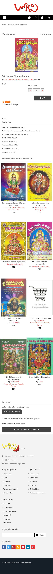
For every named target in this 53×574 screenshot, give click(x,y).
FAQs (5, 478)
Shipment (6, 485)
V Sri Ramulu (14, 323)
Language (5, 152)
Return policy (8, 493)
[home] (26, 7)
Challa (41, 382)
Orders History (35, 489)
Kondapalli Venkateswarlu (41, 266)
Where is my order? (10, 489)
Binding (5, 141)
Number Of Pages (8, 148)
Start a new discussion (26, 430)
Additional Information (37, 493)
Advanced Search (9, 511)
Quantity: (32, 85)
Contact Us (7, 515)
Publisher (5, 134)
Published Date (7, 145)
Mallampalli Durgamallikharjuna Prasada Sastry (40, 323)
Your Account (34, 474)
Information (34, 478)
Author (4, 131)
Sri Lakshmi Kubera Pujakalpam (13, 262)
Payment (6, 481)
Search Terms (8, 507)
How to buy (7, 474)
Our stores (7, 523)
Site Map (6, 504)
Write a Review (9, 34)
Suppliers (6, 519)
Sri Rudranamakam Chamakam (39, 318)
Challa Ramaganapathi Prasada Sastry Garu (19, 79)
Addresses (34, 481)
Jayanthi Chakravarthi (14, 264)
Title (3, 127)
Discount (33, 485)
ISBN (4, 138)
